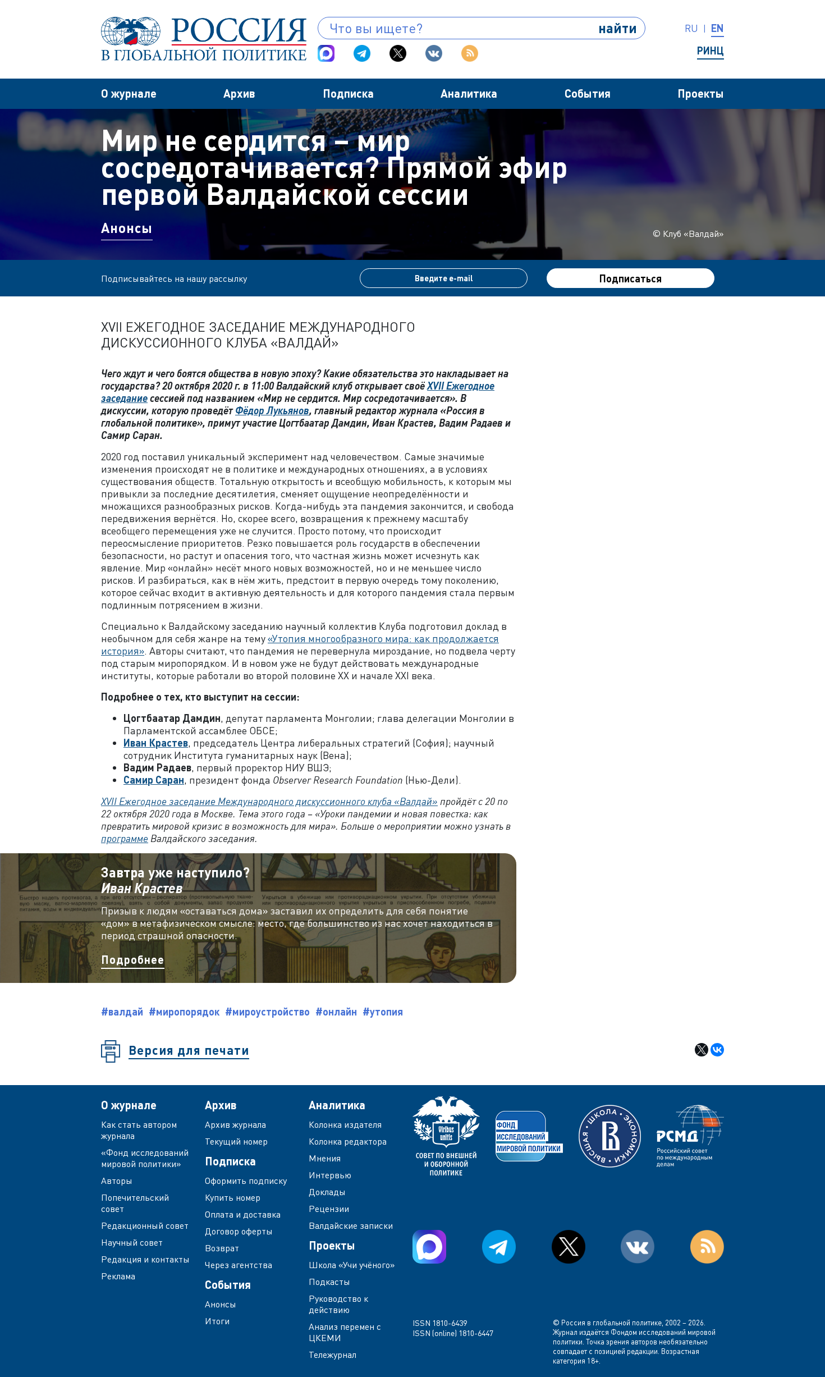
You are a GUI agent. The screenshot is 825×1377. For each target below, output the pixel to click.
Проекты (700, 93)
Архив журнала (235, 1124)
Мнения (325, 1158)
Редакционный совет (145, 1225)
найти (617, 28)
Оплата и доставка (243, 1214)
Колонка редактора (348, 1141)
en (717, 28)
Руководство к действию (338, 1304)
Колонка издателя (345, 1124)
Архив (239, 93)
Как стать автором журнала (139, 1130)
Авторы (116, 1180)
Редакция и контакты (145, 1259)
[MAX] (326, 53)
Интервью (330, 1175)
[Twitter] (397, 53)
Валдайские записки (351, 1225)
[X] (701, 1049)
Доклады (327, 1191)
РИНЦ (710, 50)
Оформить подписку (246, 1180)
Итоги (217, 1320)
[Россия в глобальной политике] (203, 39)
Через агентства (238, 1264)
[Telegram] (362, 53)
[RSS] (469, 53)
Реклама (118, 1276)
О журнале (129, 93)
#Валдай (122, 1011)
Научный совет (132, 1242)
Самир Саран (153, 780)
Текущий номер (236, 1141)
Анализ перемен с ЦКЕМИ (345, 1332)
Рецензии (329, 1208)
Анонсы (127, 227)
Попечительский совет (135, 1203)
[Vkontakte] (433, 53)
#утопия (383, 1011)
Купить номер (232, 1197)
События (588, 93)
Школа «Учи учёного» (352, 1264)
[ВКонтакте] (717, 1049)
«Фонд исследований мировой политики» (145, 1158)
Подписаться (630, 278)
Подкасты (329, 1281)
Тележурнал (332, 1354)
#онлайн (336, 1011)
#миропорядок (184, 1011)
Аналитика (469, 93)
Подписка (348, 93)
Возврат (222, 1248)
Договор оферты (239, 1231)
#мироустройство (267, 1011)
